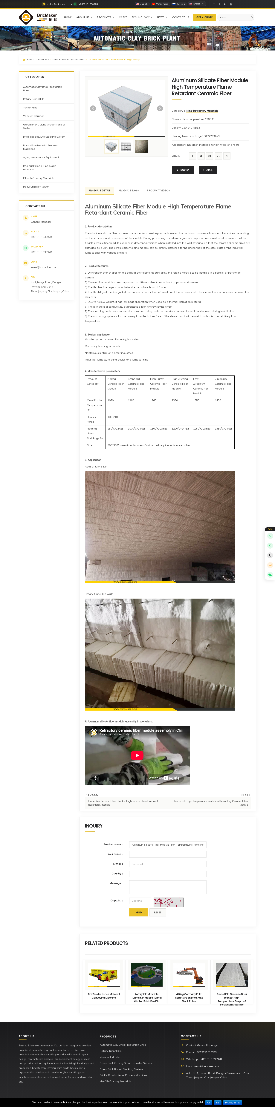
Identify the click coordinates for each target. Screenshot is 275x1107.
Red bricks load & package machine (39, 167)
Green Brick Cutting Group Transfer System (44, 126)
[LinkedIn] (225, 4)
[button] (91, 17)
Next (160, 108)
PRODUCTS (108, 1036)
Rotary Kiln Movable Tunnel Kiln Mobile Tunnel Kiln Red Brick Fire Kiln (147, 998)
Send (138, 912)
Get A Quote (204, 17)
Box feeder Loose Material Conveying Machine (104, 996)
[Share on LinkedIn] (218, 156)
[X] (219, 4)
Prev (93, 108)
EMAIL (209, 169)
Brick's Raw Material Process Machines (40, 147)
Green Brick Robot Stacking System (121, 1069)
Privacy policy (232, 1102)
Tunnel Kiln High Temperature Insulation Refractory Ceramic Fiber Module (211, 803)
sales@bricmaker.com (43, 267)
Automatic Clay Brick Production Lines (42, 88)
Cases (123, 17)
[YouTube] (230, 4)
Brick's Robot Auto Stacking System (44, 137)
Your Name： (116, 854)
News (161, 17)
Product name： (114, 844)
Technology (141, 17)
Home (68, 17)
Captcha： (117, 900)
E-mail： (118, 864)
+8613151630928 (41, 252)
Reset (157, 912)
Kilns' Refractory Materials (68, 59)
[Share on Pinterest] (209, 156)
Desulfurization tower (36, 186)
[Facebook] (214, 4)
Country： (118, 873)
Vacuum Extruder (33, 116)
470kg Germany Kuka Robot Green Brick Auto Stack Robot (189, 998)
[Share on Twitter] (201, 156)
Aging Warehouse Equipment (41, 157)
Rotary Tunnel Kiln (33, 99)
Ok (208, 1102)
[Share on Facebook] (192, 156)
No (217, 1102)
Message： (117, 883)
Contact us (180, 17)
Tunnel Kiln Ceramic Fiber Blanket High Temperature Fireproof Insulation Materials (123, 803)
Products (104, 17)
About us (83, 17)
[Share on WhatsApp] (226, 156)
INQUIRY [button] (185, 169)
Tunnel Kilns (30, 107)
